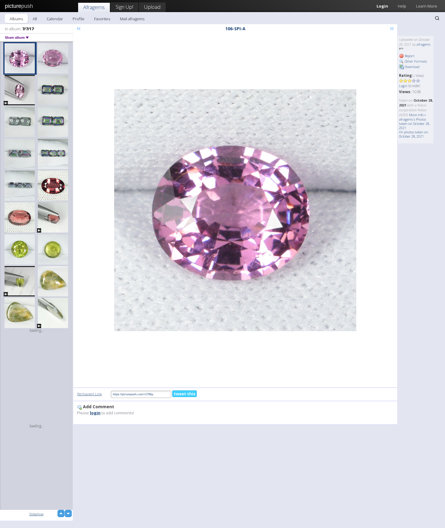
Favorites (102, 18)
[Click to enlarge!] (235, 210)
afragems (423, 44)
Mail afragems (132, 18)
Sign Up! (124, 6)
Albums (16, 18)
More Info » (417, 114)
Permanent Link (89, 394)
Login (382, 6)
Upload (152, 6)
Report (409, 56)
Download (412, 66)
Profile (78, 18)
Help (402, 6)
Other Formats (415, 61)
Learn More (426, 6)
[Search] (437, 18)
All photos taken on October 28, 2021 (413, 134)
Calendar (55, 18)
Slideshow (36, 514)
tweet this (184, 393)
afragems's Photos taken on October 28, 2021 (414, 123)
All (35, 18)
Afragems (94, 7)
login (95, 413)
